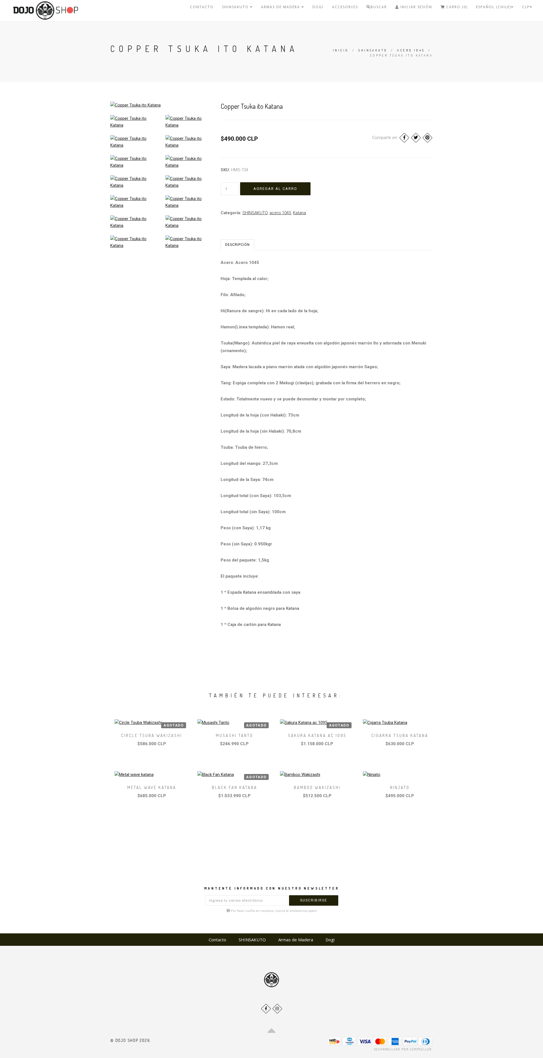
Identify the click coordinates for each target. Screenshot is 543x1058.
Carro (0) (456, 7)
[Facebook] (404, 137)
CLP (526, 7)
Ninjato (400, 787)
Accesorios (345, 7)
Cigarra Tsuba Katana (399, 735)
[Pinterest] (427, 137)
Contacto (202, 7)
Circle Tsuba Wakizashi (151, 735)
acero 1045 (411, 50)
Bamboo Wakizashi (317, 787)
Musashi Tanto (234, 735)
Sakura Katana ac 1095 (317, 735)
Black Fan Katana (234, 787)
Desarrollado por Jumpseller (403, 1049)
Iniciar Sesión (415, 7)
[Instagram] (277, 1008)
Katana (299, 212)
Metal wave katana (151, 787)
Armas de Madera (281, 7)
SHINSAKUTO (236, 7)
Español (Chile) (493, 7)
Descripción (237, 245)
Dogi (318, 7)
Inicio (340, 50)
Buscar (378, 7)
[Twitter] (415, 137)
